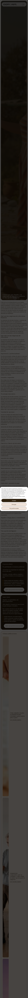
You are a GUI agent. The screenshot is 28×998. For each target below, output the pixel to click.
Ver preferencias (14, 508)
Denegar (14, 504)
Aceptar (14, 500)
